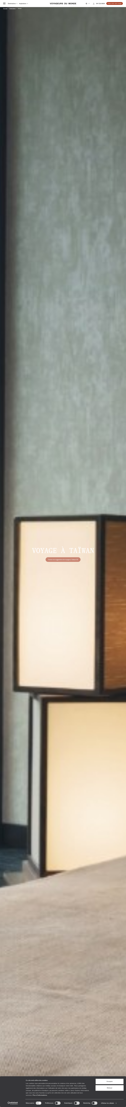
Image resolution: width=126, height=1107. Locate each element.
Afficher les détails (107, 1103)
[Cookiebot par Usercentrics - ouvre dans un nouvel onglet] (12, 1103)
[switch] (58, 1103)
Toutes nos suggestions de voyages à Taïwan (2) (63, 559)
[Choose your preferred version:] (87, 3)
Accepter (110, 1081)
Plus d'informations (40, 1095)
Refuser (109, 1088)
